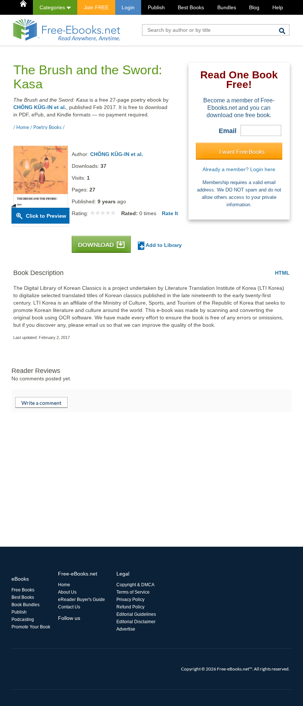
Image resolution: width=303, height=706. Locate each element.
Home (64, 584)
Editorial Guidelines (136, 614)
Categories (53, 7)
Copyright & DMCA (135, 584)
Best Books (191, 7)
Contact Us (69, 607)
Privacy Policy (130, 599)
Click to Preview (46, 216)
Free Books (22, 590)
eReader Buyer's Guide (81, 599)
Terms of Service (133, 592)
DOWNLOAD (96, 244)
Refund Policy (130, 607)
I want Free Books (242, 151)
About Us (67, 592)
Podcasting (22, 619)
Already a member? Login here (238, 169)
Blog (254, 7)
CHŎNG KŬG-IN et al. (39, 107)
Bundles (226, 7)
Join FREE (96, 7)
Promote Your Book (30, 626)
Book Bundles (25, 604)
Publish (156, 7)
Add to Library (163, 245)
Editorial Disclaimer (136, 621)
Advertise (125, 629)
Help (277, 7)
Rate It (170, 213)
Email (227, 131)
